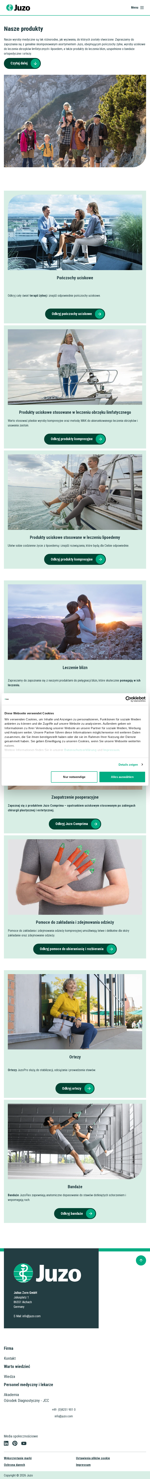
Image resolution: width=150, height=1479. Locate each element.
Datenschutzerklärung (80, 750)
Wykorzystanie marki (18, 1458)
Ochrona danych (14, 1465)
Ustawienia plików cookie (93, 1458)
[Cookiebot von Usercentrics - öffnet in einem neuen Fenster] (128, 699)
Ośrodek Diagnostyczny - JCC (26, 1400)
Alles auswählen (122, 777)
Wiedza (9, 1376)
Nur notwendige (74, 777)
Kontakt (10, 1358)
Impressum (111, 750)
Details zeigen (128, 764)
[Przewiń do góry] (141, 1260)
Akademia (11, 1394)
